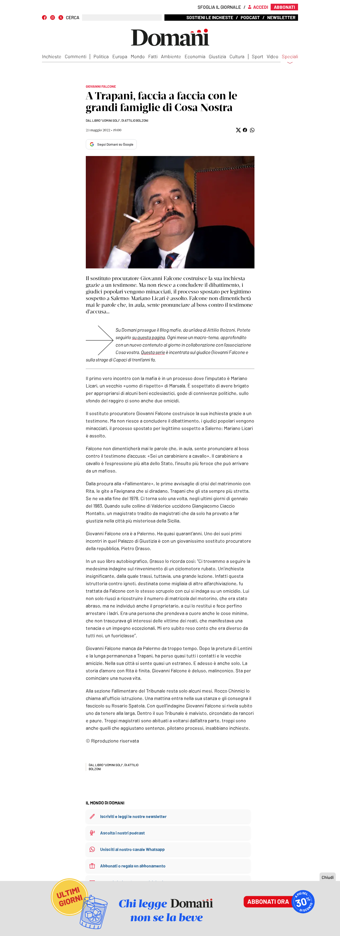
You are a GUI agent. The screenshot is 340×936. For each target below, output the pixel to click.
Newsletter (281, 17)
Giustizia (217, 56)
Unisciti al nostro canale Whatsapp (132, 849)
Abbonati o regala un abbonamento (132, 865)
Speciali (290, 56)
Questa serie (153, 352)
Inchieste (51, 56)
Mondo (138, 56)
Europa (119, 56)
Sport (257, 56)
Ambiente (171, 56)
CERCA (72, 17)
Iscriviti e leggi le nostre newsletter (133, 816)
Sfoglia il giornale (219, 7)
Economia (195, 56)
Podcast (250, 17)
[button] (238, 130)
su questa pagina (148, 337)
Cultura (237, 56)
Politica (101, 56)
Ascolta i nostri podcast (122, 832)
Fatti (153, 56)
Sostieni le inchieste (209, 17)
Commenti (75, 56)
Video (272, 56)
